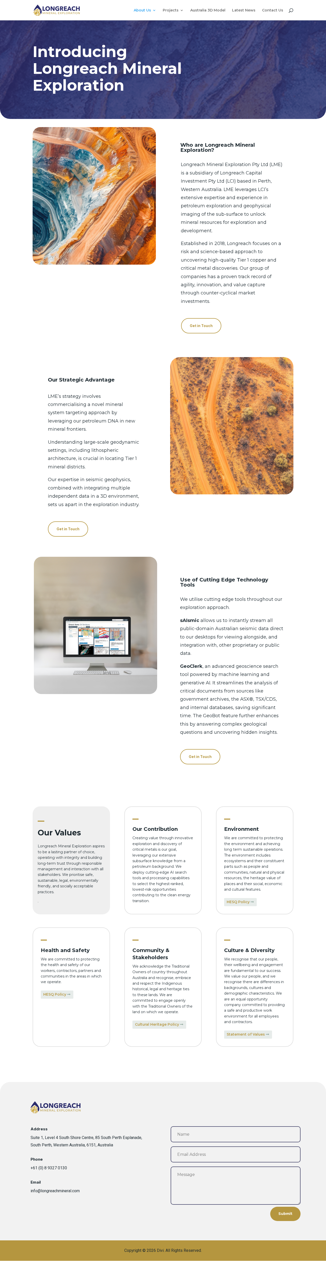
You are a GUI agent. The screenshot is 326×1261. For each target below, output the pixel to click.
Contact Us (272, 10)
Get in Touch (201, 325)
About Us (142, 10)
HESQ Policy (238, 902)
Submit (285, 1213)
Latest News (243, 10)
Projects (171, 10)
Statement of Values (246, 1034)
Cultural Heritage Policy (157, 1024)
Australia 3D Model (207, 10)
